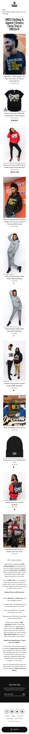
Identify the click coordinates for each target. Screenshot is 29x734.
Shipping (13, 716)
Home (3, 9)
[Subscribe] (23, 694)
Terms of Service (18, 718)
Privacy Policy (20, 716)
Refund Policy (9, 718)
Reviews (8, 716)
